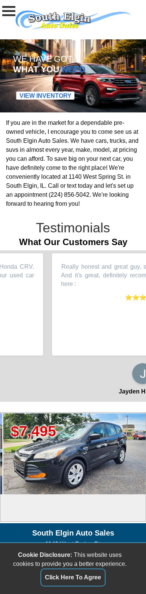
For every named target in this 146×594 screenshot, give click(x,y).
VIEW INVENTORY (45, 96)
